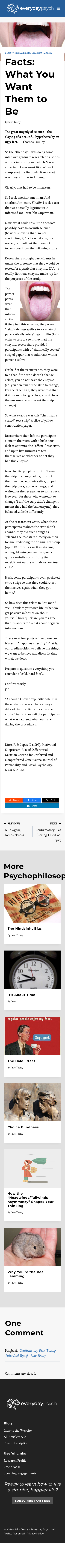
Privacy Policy (35, 1533)
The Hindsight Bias (25, 928)
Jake (13, 1001)
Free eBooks (12, 1467)
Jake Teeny (14, 122)
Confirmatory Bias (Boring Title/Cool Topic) (48, 832)
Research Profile (15, 1461)
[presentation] (32, 903)
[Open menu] (59, 8)
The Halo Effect (21, 1061)
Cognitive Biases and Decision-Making (29, 52)
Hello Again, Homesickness (14, 829)
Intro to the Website (18, 1431)
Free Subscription (16, 1443)
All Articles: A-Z (15, 1437)
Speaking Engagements (20, 1473)
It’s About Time (21, 995)
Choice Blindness (23, 1127)
